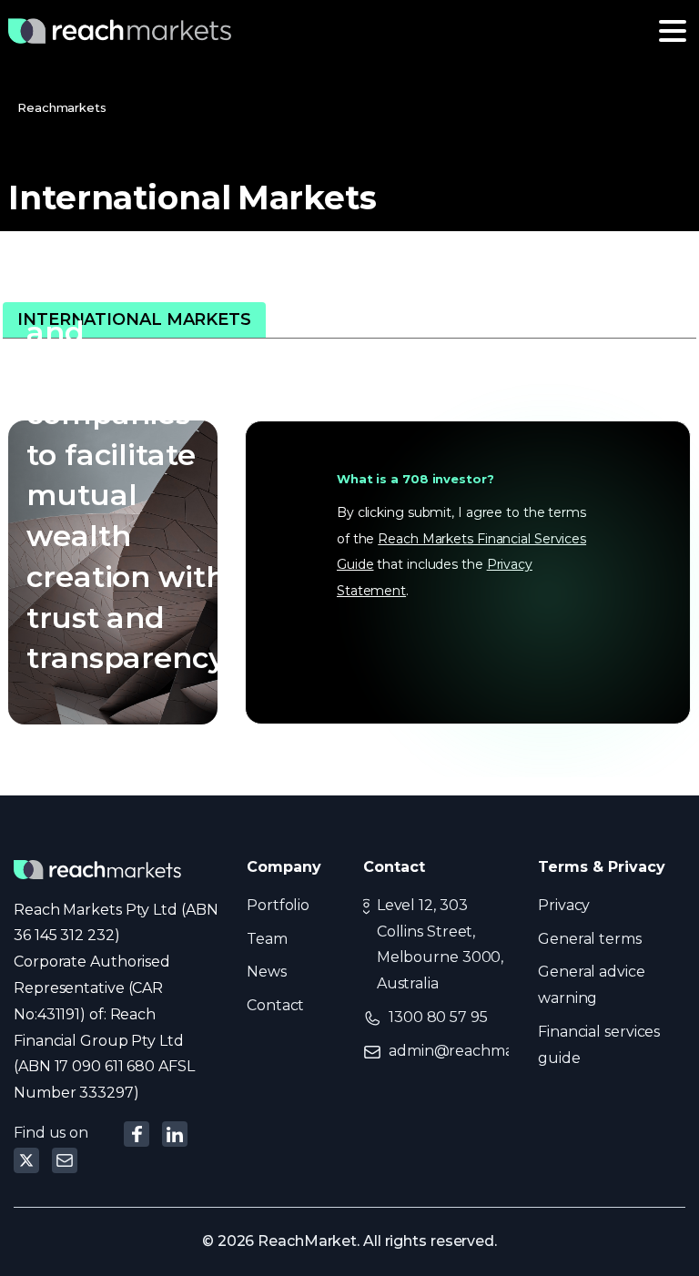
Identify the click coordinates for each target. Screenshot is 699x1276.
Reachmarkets (61, 107)
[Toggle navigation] (672, 30)
